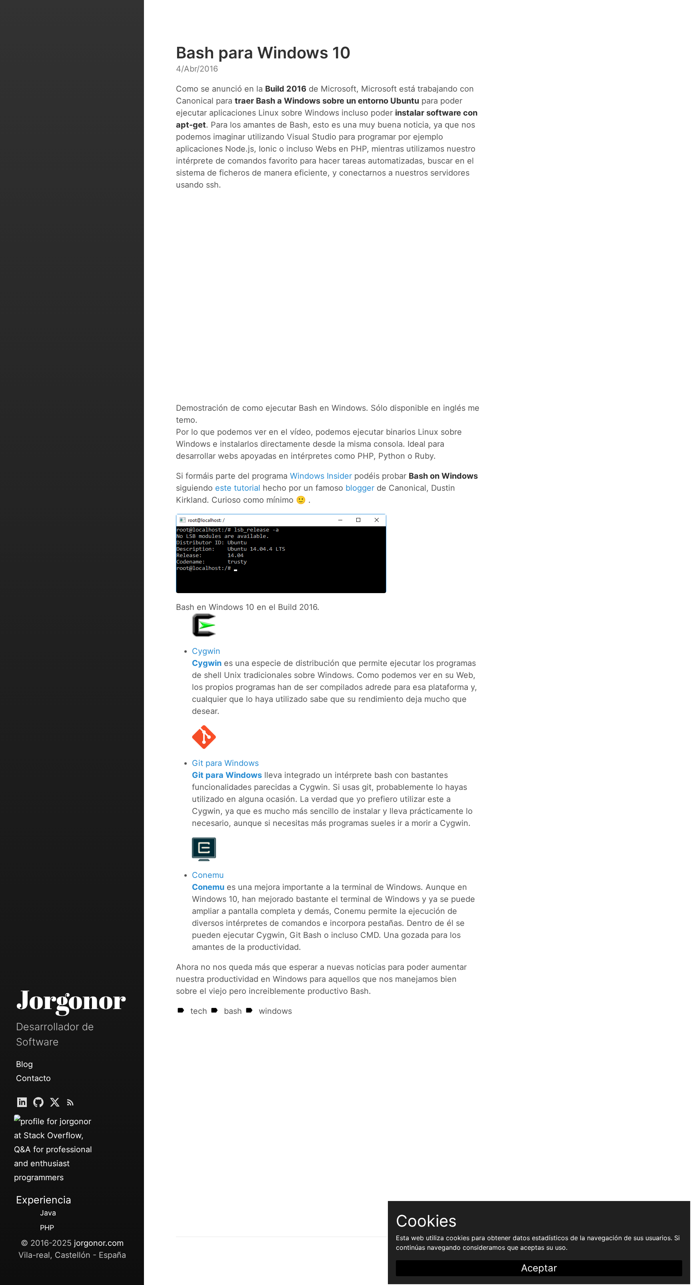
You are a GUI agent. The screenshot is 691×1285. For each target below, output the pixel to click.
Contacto (33, 1078)
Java (48, 1213)
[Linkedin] (22, 1104)
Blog (24, 1064)
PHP (47, 1227)
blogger (360, 488)
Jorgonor (71, 999)
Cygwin (206, 651)
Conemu (208, 875)
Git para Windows (225, 763)
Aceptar (539, 1268)
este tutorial (237, 488)
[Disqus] (328, 1117)
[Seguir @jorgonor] (38, 1104)
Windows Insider (321, 476)
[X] (55, 1104)
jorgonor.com (99, 1243)
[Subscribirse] (70, 1104)
